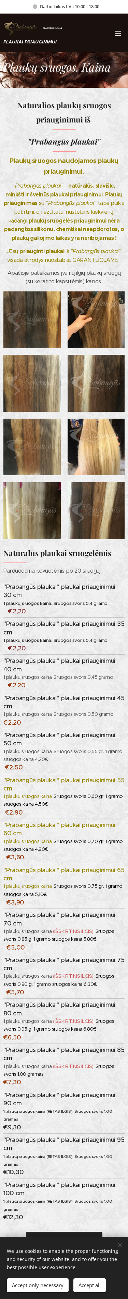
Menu (118, 33)
